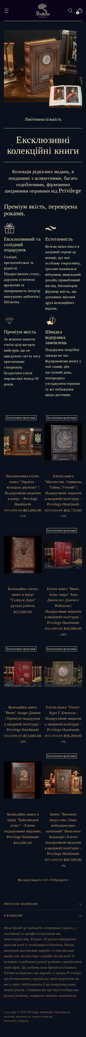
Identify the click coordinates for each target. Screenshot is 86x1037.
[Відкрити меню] (6, 10)
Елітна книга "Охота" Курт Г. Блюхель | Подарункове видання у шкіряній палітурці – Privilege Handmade (63, 718)
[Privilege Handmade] (43, 10)
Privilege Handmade (40, 1012)
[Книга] (63, 780)
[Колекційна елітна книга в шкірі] (23, 554)
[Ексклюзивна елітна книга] (23, 442)
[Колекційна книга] (23, 673)
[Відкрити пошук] (70, 10)
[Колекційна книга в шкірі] (23, 780)
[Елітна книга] (63, 442)
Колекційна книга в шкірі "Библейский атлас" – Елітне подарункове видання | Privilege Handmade (22, 825)
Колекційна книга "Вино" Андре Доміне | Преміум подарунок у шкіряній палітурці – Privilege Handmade (22, 718)
